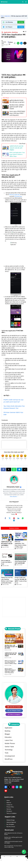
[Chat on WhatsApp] (24, 852)
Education (8, 737)
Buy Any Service (11, 826)
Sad (14, 458)
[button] (22, 2)
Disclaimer (9, 811)
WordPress (8, 759)
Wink (10, 458)
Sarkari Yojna (9, 746)
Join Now (21, 22)
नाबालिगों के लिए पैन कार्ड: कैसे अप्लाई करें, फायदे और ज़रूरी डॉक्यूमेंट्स (16, 148)
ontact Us (9, 804)
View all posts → (14, 496)
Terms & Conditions (11, 813)
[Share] (24, 43)
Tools (6, 753)
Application (7, 16)
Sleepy (17, 458)
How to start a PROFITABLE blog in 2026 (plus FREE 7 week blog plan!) (17, 113)
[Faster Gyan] (4, 2)
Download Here (18, 196)
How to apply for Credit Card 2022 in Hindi (6, 562)
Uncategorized (10, 756)
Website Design (11, 820)
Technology (9, 750)
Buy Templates (10, 824)
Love (3, 458)
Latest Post (9, 740)
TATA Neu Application (14, 194)
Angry (21, 458)
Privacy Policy (10, 807)
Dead (25, 458)
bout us (9, 802)
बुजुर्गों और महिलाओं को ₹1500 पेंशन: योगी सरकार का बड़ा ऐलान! (16, 101)
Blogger (7, 734)
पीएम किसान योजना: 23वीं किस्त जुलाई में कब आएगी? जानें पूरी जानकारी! (16, 106)
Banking (15, 32)
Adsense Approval (11, 822)
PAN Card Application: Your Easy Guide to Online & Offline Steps (17, 154)
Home (2, 16)
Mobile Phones (10, 743)
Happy (6, 458)
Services (9, 809)
